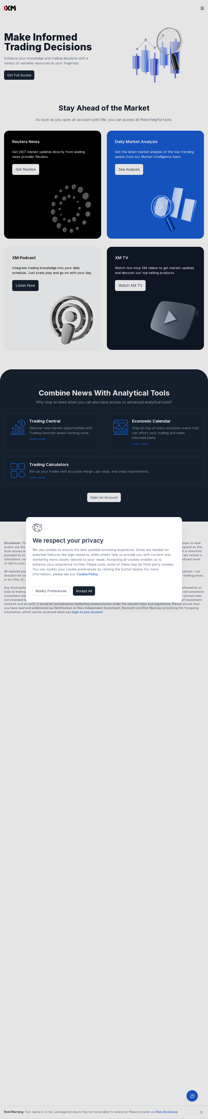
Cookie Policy (87, 574)
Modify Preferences (51, 591)
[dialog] (104, 559)
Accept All (84, 591)
